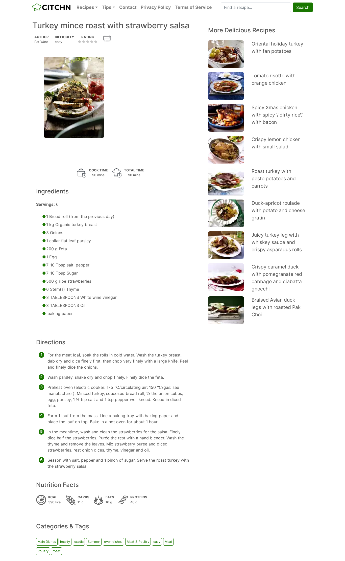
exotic (79, 542)
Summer (94, 542)
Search (302, 7)
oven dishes (113, 542)
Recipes (85, 7)
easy (156, 542)
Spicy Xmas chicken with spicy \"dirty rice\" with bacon (277, 114)
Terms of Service (193, 7)
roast (57, 551)
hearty (65, 542)
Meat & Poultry (138, 542)
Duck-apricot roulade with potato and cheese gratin (278, 210)
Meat (168, 542)
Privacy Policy (156, 7)
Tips (106, 7)
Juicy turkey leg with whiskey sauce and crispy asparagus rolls (277, 242)
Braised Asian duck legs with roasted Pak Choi (276, 307)
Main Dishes (47, 542)
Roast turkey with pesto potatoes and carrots (274, 178)
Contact (128, 7)
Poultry (43, 551)
